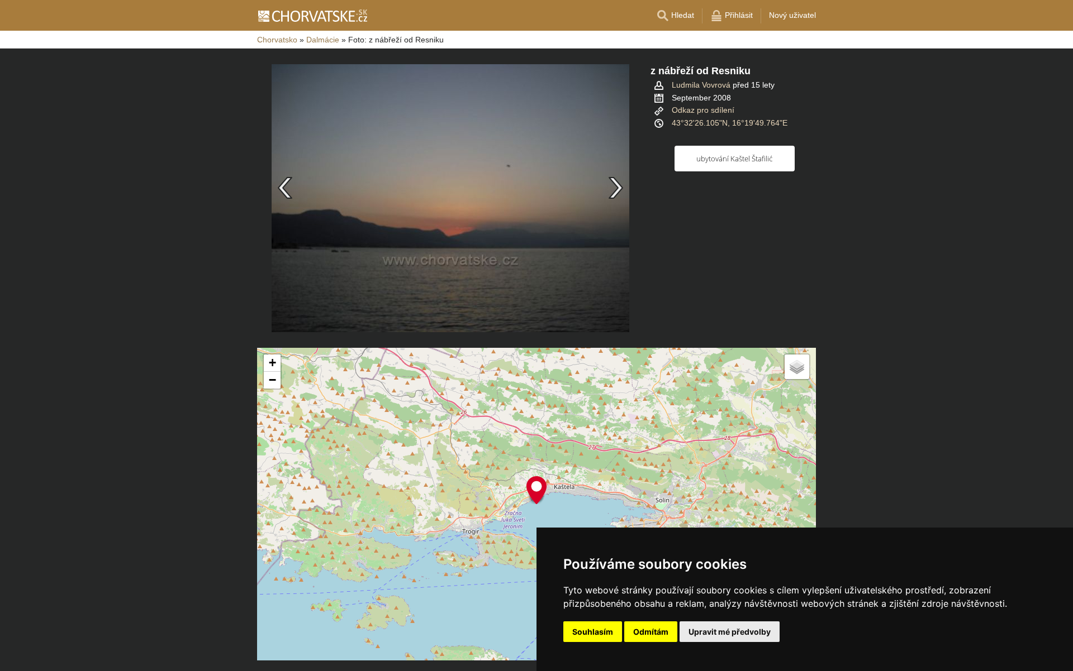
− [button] (272, 380)
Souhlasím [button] (592, 631)
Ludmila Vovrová (701, 84)
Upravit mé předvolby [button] (730, 631)
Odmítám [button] (650, 631)
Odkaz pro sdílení (703, 110)
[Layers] (797, 366)
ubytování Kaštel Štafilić (734, 159)
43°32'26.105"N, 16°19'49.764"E (729, 122)
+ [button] (272, 363)
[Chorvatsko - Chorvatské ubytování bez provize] (312, 15)
